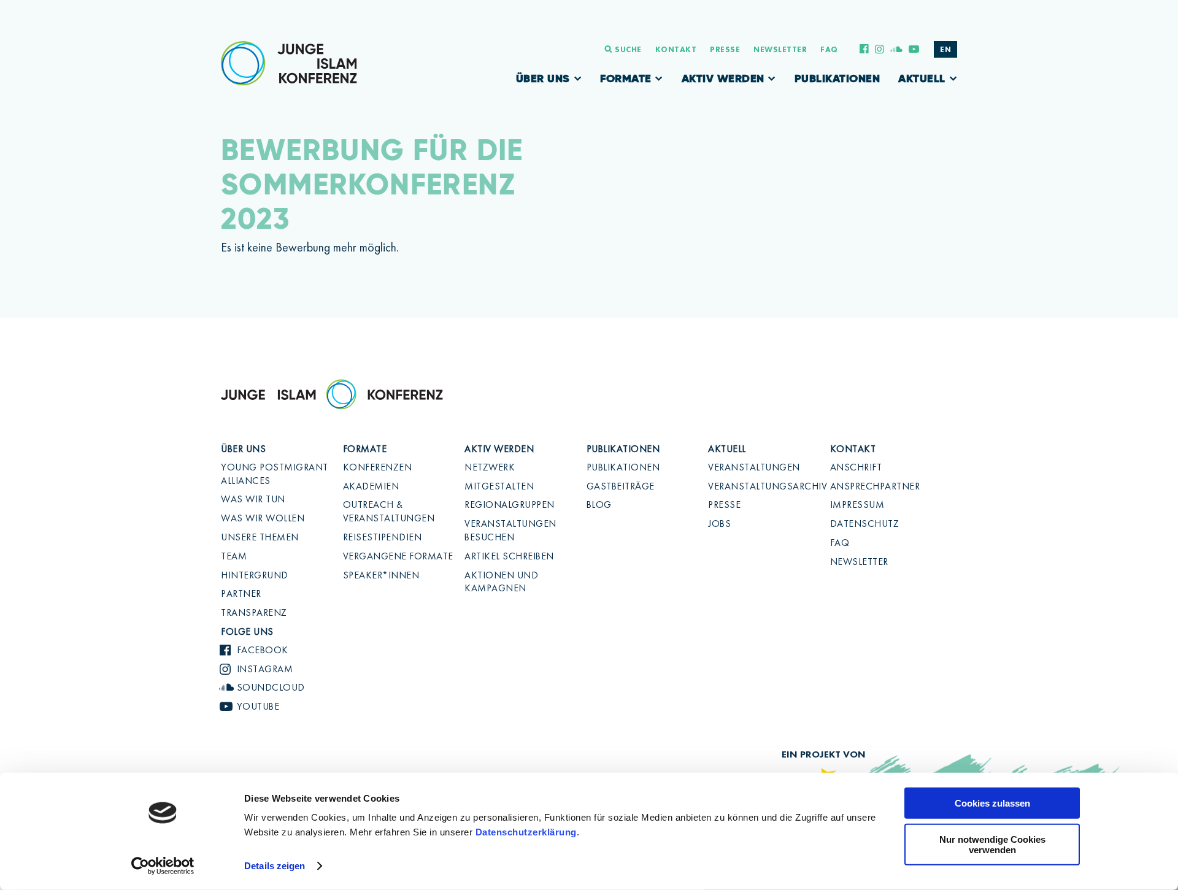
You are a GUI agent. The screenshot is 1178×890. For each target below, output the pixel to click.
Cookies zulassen (992, 803)
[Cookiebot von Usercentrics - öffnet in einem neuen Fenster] (163, 866)
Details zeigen (274, 866)
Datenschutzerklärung (526, 832)
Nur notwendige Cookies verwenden (992, 844)
